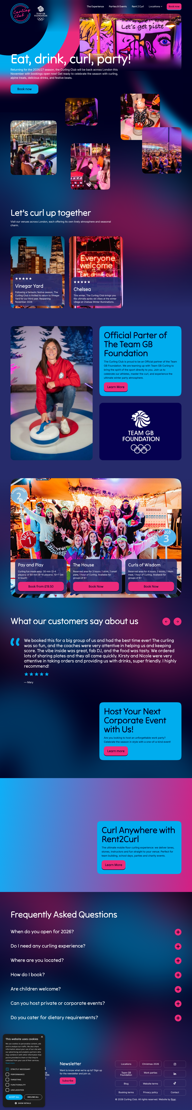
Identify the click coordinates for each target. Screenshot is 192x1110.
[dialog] (24, 1070)
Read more (10, 1063)
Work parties (150, 1072)
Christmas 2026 (150, 1064)
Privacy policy (150, 1092)
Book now (174, 6)
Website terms (150, 1083)
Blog (126, 1083)
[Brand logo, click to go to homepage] (29, 13)
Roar (173, 1099)
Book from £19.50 (41, 586)
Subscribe (67, 1080)
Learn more (116, 751)
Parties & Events (118, 6)
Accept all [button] (14, 1097)
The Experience (95, 6)
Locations (154, 6)
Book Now (96, 586)
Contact (175, 1092)
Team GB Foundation (126, 1073)
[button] (24, 1103)
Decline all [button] (33, 1097)
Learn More (115, 387)
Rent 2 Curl (138, 6)
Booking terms (126, 1092)
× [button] (42, 1037)
